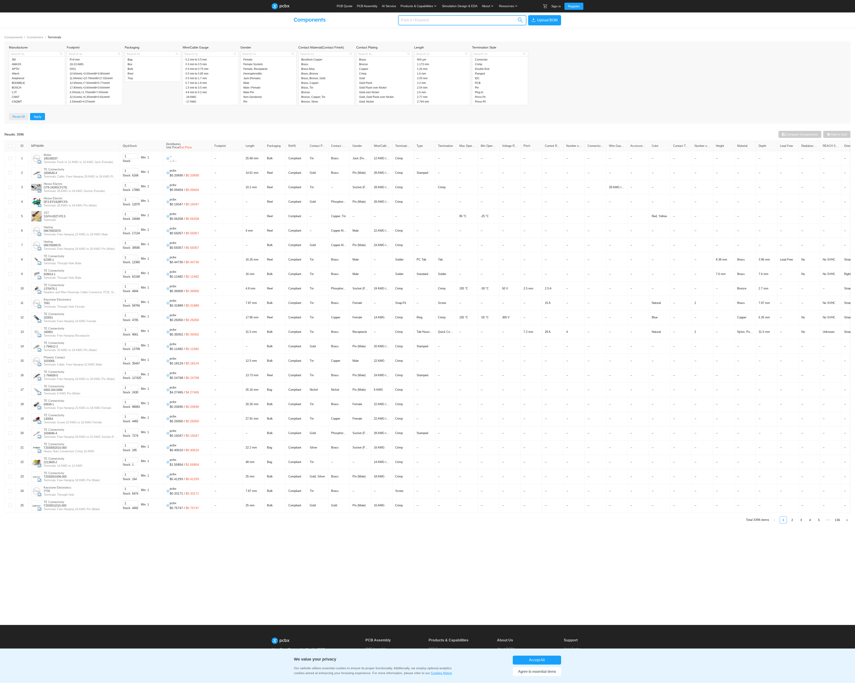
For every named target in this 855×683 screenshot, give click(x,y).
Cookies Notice (441, 673)
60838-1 (49, 404)
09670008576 (52, 245)
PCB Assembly (367, 6)
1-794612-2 (51, 346)
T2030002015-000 (55, 447)
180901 (48, 332)
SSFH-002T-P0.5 (54, 216)
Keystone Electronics (57, 299)
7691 (47, 303)
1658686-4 (50, 433)
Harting (48, 227)
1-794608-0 (51, 375)
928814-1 (49, 274)
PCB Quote (344, 6)
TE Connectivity (54, 169)
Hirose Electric (53, 184)
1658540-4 (50, 173)
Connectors (35, 37)
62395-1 (49, 259)
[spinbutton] (130, 156)
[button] (543, 20)
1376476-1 (50, 288)
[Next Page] (847, 519)
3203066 (49, 361)
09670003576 (52, 230)
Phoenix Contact (54, 357)
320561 (48, 317)
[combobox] (35, 53)
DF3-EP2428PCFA (56, 202)
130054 (48, 418)
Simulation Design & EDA (459, 6)
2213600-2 (50, 462)
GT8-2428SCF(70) (55, 187)
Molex (47, 155)
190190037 (51, 158)
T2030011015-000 (55, 505)
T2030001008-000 (55, 476)
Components (13, 37)
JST (46, 212)
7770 (47, 491)
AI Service (389, 6)
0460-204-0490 (53, 390)
